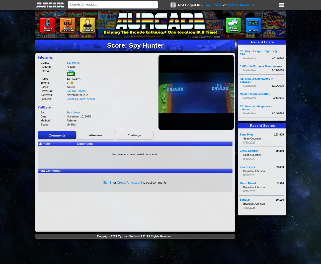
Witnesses (95, 135)
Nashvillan (249, 58)
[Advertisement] (135, 252)
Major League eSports (254, 93)
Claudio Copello (76, 90)
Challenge (134, 135)
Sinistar (245, 199)
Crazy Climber (249, 150)
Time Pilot (246, 134)
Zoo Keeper (247, 167)
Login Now (213, 5)
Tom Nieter (73, 112)
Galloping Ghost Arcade (81, 98)
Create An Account (129, 182)
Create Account (241, 5)
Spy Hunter (74, 62)
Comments (57, 135)
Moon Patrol (248, 183)
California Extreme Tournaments (261, 66)
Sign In (108, 182)
